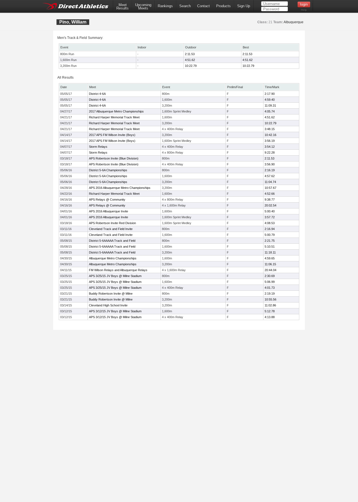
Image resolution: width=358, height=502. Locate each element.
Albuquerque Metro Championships (112, 258)
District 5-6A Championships (108, 170)
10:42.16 (270, 135)
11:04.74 (270, 182)
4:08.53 (270, 223)
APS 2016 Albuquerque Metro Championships (119, 187)
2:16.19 (270, 170)
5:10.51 (270, 246)
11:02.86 (270, 305)
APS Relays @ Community (107, 199)
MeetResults (122, 7)
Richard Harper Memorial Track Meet (114, 117)
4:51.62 (190, 60)
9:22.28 (270, 152)
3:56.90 (270, 164)
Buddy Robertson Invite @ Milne (111, 293)
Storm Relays (98, 146)
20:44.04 (270, 270)
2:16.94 (270, 229)
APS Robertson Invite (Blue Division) (113, 158)
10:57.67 (270, 187)
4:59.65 (270, 258)
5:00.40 (270, 211)
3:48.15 (270, 129)
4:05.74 (270, 111)
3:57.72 (270, 217)
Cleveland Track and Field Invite (111, 229)
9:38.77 (270, 199)
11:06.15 (270, 264)
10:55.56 (270, 299)
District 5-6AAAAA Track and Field (112, 240)
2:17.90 (270, 93)
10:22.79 (191, 65)
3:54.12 (270, 146)
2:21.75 (270, 240)
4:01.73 (270, 287)
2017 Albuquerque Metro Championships (116, 111)
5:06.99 (270, 281)
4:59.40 (270, 99)
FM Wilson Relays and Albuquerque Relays (118, 270)
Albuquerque (293, 22)
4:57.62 (270, 176)
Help (304, 9)
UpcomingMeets (143, 7)
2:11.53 (190, 54)
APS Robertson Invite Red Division (112, 223)
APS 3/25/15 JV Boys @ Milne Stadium (115, 276)
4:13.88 (270, 317)
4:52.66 (270, 193)
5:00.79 (270, 234)
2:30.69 (270, 276)
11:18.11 (270, 252)
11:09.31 (270, 105)
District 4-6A (97, 93)
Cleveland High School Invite (108, 305)
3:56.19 (270, 140)
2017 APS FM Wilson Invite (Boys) (112, 135)
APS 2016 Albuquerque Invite (108, 211)
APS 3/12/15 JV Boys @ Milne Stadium (115, 311)
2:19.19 (270, 293)
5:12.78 (270, 311)
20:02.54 (270, 205)
